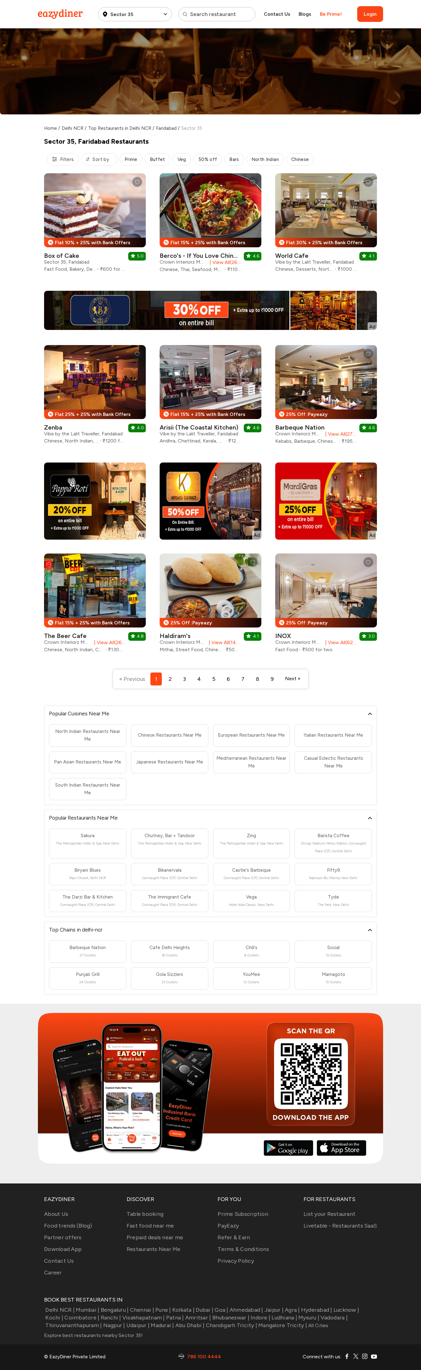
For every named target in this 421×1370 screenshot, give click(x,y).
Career (53, 1272)
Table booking (145, 1214)
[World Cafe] (326, 225)
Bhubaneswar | (230, 1317)
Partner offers (63, 1237)
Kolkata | (183, 1309)
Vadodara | (334, 1317)
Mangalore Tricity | (282, 1325)
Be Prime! (331, 14)
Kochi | (54, 1317)
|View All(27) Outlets (340, 434)
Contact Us (277, 14)
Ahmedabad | (246, 1309)
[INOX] (326, 605)
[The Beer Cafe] (95, 605)
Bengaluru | (115, 1309)
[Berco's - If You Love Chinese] (210, 225)
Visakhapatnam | (143, 1317)
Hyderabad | (316, 1309)
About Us (56, 1214)
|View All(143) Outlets (223, 642)
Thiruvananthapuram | (73, 1325)
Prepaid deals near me (155, 1237)
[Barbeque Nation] (326, 397)
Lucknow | (346, 1309)
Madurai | (162, 1325)
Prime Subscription (243, 1214)
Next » (292, 678)
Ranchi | (111, 1317)
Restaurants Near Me (154, 1249)
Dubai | (204, 1309)
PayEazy (228, 1225)
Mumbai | (87, 1309)
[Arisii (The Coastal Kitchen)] (210, 396)
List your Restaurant (329, 1214)
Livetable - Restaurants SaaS (340, 1225)
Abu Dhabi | (190, 1325)
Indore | (260, 1317)
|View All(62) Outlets (340, 642)
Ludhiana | (284, 1317)
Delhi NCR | (60, 1309)
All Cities (318, 1325)
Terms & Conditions (243, 1249)
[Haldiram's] (210, 605)
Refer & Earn (234, 1237)
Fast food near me (150, 1225)
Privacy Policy (236, 1260)
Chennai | (142, 1309)
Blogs (305, 14)
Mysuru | (308, 1317)
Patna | (175, 1317)
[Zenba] (95, 396)
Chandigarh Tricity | (231, 1325)
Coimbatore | (81, 1317)
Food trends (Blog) (68, 1225)
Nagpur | (114, 1325)
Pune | (163, 1309)
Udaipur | (137, 1325)
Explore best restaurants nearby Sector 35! (93, 1335)
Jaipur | (274, 1309)
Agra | (292, 1309)
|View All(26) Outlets (224, 262)
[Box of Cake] (95, 225)
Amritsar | (198, 1317)
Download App (63, 1249)
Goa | (221, 1309)
